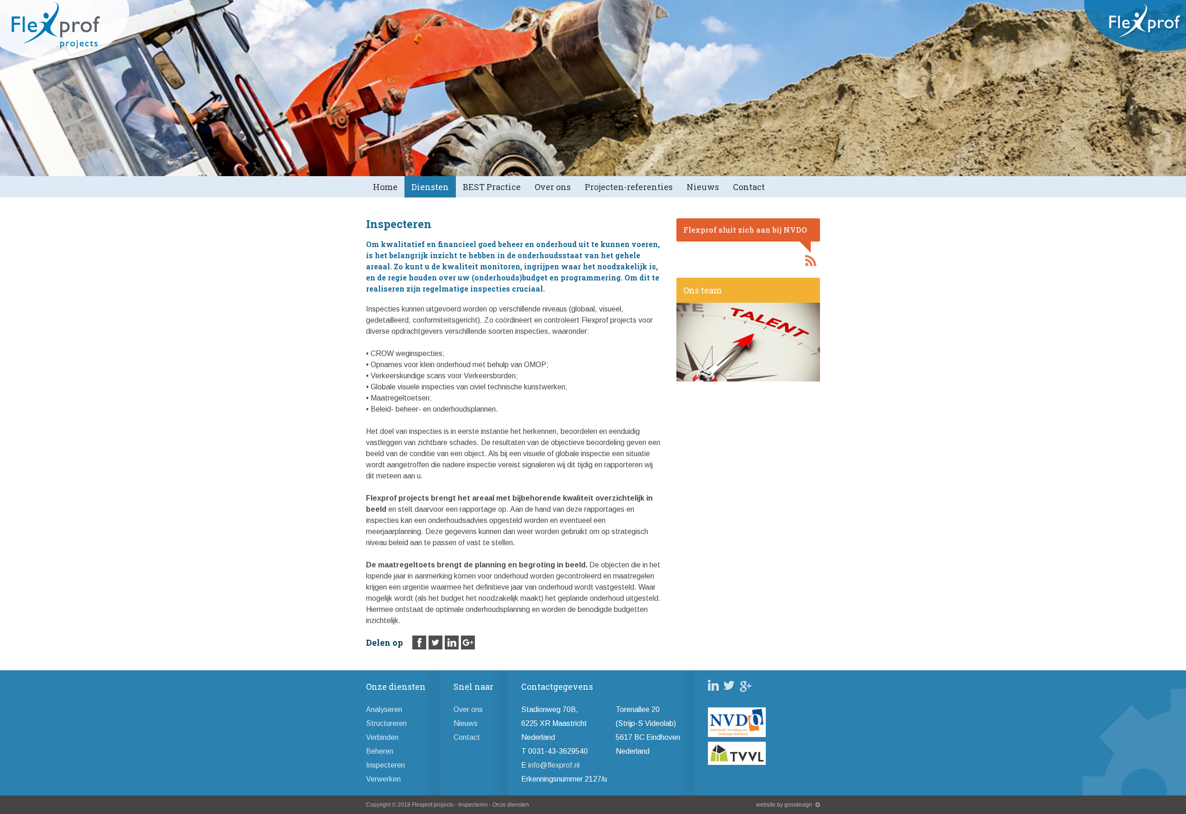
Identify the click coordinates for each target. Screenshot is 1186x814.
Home (385, 186)
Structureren (386, 723)
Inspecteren (385, 765)
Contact (749, 186)
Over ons (553, 186)
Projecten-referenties (629, 186)
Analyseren (384, 709)
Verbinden (382, 737)
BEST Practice (492, 186)
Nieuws (703, 186)
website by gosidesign (784, 804)
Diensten (430, 186)
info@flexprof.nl (554, 765)
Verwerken (383, 779)
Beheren (379, 751)
